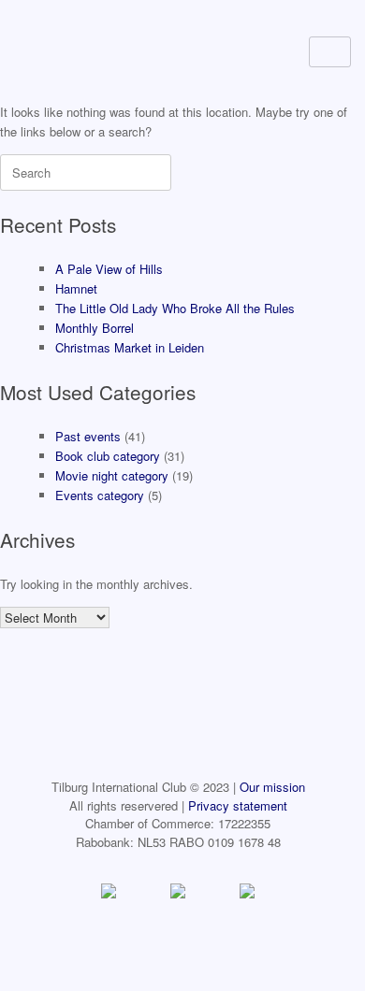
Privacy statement (237, 805)
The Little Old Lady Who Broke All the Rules (175, 308)
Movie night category (111, 475)
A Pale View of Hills (109, 269)
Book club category (107, 456)
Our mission (272, 787)
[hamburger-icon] (330, 51)
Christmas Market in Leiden (129, 347)
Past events (88, 436)
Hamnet (76, 288)
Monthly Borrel (94, 328)
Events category (99, 495)
